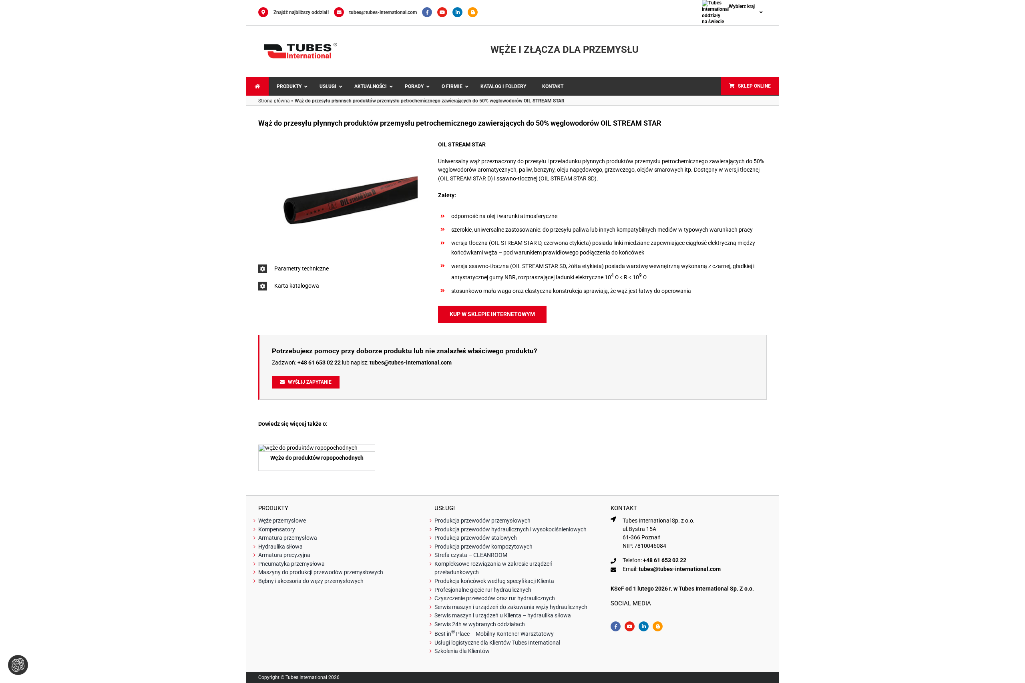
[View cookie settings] (18, 665)
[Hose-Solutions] (475, 12)
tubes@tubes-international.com (383, 12)
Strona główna (274, 101)
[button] (338, 268)
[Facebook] (429, 12)
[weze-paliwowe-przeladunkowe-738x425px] (308, 448)
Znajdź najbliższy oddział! (301, 12)
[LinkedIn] (460, 12)
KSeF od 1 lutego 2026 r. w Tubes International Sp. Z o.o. (682, 588)
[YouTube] (444, 12)
